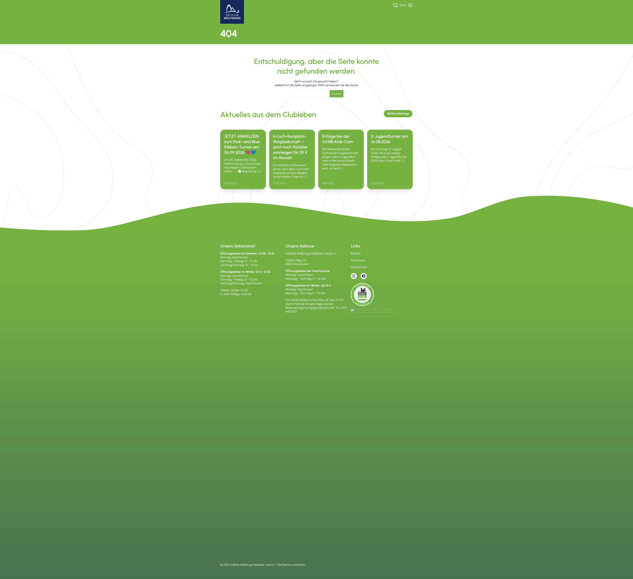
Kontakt (356, 253)
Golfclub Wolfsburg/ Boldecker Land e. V (253, 564)
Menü (403, 5)
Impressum (358, 260)
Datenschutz (359, 267)
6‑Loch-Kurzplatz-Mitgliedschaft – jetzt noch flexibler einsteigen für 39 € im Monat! (290, 147)
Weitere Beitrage (398, 113)
